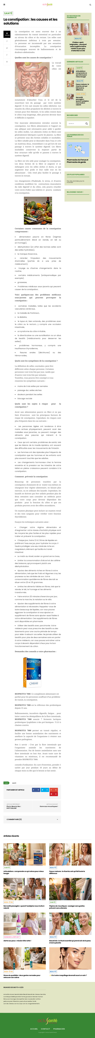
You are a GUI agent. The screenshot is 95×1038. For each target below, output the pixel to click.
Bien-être (81, 94)
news (26, 999)
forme (23, 997)
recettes (29, 1001)
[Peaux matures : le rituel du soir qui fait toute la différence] (70, 84)
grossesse (29, 997)
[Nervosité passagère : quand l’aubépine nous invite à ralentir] (70, 97)
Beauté (78, 38)
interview (35, 997)
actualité (6, 994)
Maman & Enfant (12, 937)
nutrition (38, 999)
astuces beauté (14, 994)
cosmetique (7, 997)
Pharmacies (59, 1029)
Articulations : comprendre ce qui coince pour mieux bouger (81, 74)
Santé (8, 13)
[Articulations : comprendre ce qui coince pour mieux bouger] (70, 71)
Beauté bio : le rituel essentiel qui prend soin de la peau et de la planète (70, 942)
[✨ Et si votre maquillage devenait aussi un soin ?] (70, 958)
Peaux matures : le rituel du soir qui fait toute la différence (82, 87)
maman (40, 997)
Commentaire (14, 819)
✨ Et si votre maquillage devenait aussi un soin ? (68, 975)
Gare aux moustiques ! (49, 806)
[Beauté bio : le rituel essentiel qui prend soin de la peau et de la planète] (70, 924)
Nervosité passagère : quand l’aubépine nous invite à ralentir (82, 101)
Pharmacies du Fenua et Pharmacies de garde (77, 160)
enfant (19, 997)
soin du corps (18, 1004)
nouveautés (31, 999)
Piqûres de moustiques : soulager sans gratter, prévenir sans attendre (67, 907)
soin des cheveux (8, 1004)
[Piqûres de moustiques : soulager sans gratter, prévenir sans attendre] (70, 889)
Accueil (34, 1029)
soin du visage (27, 1004)
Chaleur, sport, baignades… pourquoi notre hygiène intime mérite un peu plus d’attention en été (78, 46)
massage (13, 999)
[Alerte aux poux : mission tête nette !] (24, 924)
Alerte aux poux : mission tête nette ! (17, 941)
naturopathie (20, 999)
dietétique (14, 997)
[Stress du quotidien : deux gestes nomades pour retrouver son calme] (24, 958)
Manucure (6, 999)
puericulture (23, 1001)
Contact (45, 1029)
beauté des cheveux (34, 994)
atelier (21, 994)
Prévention (16, 1001)
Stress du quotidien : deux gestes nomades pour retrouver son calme (21, 976)
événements (36, 1004)
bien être (43, 994)
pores (11, 1001)
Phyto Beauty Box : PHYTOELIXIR (14, 807)
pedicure (6, 1001)
